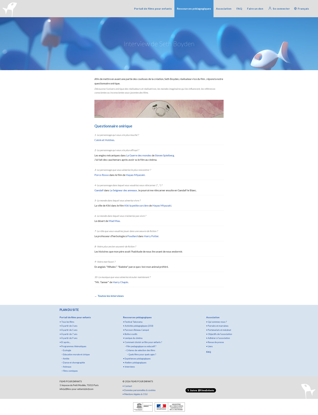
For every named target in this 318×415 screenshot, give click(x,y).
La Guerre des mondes (138, 155)
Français (303, 8)
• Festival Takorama (132, 322)
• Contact (127, 386)
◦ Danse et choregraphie (73, 362)
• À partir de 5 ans (68, 330)
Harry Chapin (120, 282)
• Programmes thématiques (73, 346)
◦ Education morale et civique (76, 354)
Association (224, 8)
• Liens (209, 346)
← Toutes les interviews (109, 295)
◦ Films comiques (70, 370)
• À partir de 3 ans (68, 325)
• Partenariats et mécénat (218, 330)
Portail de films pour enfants (153, 8)
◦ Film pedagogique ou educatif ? (140, 346)
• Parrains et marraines (217, 325)
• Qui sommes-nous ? (216, 322)
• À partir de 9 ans (68, 338)
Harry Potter (151, 236)
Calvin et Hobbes (104, 139)
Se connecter (281, 8)
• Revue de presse (215, 342)
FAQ (239, 8)
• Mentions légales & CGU (135, 394)
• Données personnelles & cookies (139, 390)
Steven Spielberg (164, 155)
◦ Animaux (66, 366)
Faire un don (255, 8)
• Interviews (129, 366)
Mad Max (114, 220)
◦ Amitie (65, 358)
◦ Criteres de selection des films (140, 350)
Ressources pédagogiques (194, 8)
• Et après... (65, 342)
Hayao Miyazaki (135, 174)
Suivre (202, 390)
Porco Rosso (101, 174)
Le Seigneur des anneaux (123, 190)
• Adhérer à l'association (218, 338)
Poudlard (132, 236)
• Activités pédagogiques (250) (138, 325)
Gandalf (99, 190)
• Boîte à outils (130, 334)
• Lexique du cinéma (132, 338)
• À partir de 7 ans (68, 334)
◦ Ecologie (66, 350)
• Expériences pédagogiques (137, 358)
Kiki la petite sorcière (136, 205)
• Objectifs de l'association (219, 334)
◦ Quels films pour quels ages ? (141, 354)
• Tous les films (67, 322)
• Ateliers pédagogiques (134, 362)
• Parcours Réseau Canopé (136, 330)
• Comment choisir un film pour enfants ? (142, 342)
